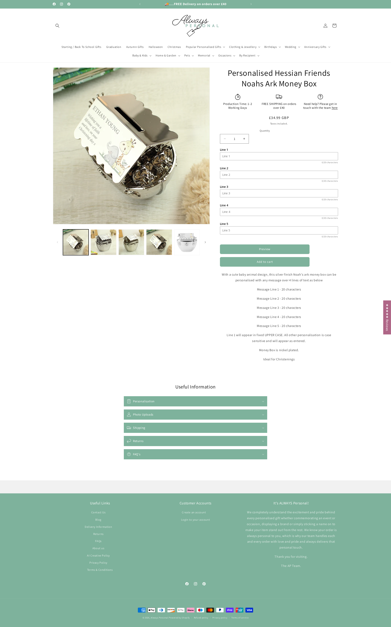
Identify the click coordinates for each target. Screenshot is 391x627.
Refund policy (201, 617)
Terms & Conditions (100, 569)
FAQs (98, 541)
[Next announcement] (251, 4)
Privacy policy (219, 617)
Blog (98, 519)
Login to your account (195, 519)
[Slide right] (205, 242)
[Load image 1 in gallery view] (76, 242)
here (335, 108)
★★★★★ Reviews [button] (387, 317)
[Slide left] (57, 242)
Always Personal (159, 617)
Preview (264, 249)
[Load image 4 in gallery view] (159, 242)
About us (98, 548)
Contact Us (98, 512)
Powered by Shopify (179, 617)
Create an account (194, 512)
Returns (98, 534)
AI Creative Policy (98, 555)
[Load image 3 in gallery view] (131, 242)
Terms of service (239, 617)
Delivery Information (98, 526)
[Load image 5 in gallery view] (187, 242)
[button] (57, 25)
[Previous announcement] (139, 4)
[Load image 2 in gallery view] (103, 242)
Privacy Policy (98, 562)
